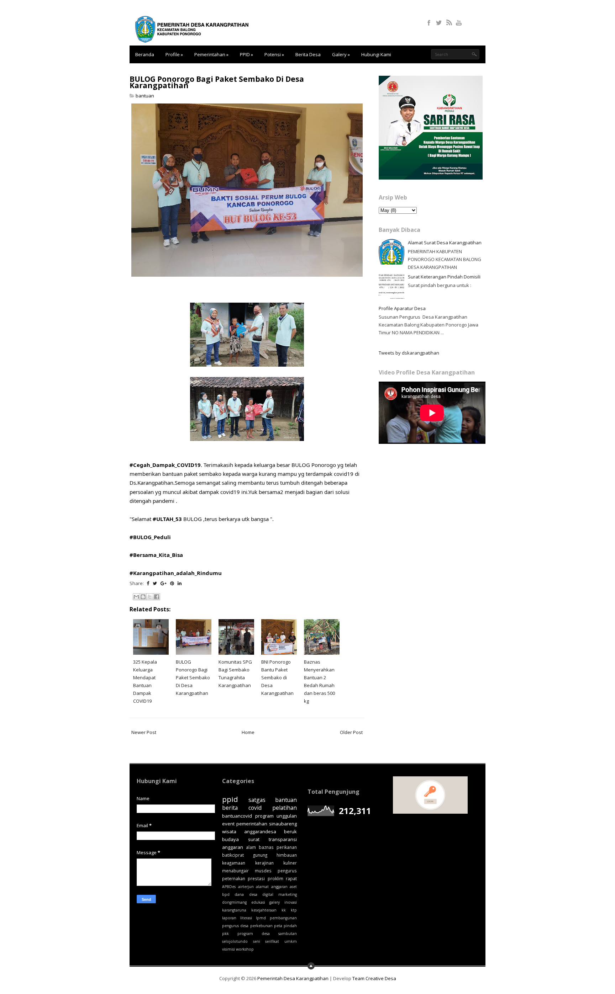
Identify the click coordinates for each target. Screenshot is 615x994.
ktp (294, 910)
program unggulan (276, 816)
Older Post (351, 732)
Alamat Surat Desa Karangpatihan (445, 242)
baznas (266, 847)
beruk (290, 831)
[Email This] (136, 596)
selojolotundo (235, 941)
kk (284, 910)
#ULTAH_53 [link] (167, 518)
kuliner (290, 863)
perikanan (287, 847)
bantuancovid (237, 816)
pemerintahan (251, 823)
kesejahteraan (264, 910)
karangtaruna (234, 910)
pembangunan (283, 917)
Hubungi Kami (376, 54)
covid (255, 808)
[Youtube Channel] (459, 20)
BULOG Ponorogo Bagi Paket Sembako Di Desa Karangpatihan (217, 82)
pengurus (287, 870)
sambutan (287, 933)
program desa (253, 933)
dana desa (246, 894)
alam (251, 847)
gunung (260, 855)
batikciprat (233, 855)
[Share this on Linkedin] (179, 583)
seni (256, 941)
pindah (290, 925)
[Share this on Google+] (163, 583)
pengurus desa (235, 925)
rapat (291, 878)
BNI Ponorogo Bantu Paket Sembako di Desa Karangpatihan (277, 677)
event (228, 823)
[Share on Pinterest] (172, 583)
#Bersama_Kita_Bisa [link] (156, 554)
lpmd (261, 917)
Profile (174, 54)
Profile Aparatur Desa (402, 308)
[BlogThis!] (143, 596)
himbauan (287, 855)
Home (248, 732)
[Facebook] (429, 20)
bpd (226, 894)
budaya (230, 839)
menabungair (235, 870)
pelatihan (284, 808)
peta (278, 925)
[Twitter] (439, 20)
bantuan (145, 95)
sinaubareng (283, 823)
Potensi (274, 54)
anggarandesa (260, 831)
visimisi (228, 949)
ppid (230, 799)
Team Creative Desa (374, 978)
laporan (229, 917)
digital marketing (279, 894)
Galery (341, 54)
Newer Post (143, 732)
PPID (246, 54)
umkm (290, 941)
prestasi (256, 878)
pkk (225, 933)
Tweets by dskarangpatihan (409, 353)
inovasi (290, 902)
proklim (275, 878)
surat (253, 839)
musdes (263, 870)
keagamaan (233, 863)
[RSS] (449, 20)
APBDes (229, 886)
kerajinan (264, 863)
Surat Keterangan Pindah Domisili (444, 276)
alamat (262, 886)
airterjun (246, 886)
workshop (245, 949)
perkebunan (261, 925)
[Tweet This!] (155, 583)
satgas (257, 800)
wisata (229, 831)
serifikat (272, 941)
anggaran (279, 886)
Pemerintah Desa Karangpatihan (292, 978)
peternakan (233, 878)
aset (293, 886)
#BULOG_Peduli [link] (150, 537)
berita (230, 808)
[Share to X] (149, 596)
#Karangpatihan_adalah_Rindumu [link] (176, 572)
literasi (246, 917)
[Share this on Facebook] (148, 583)
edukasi (258, 902)
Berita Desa (308, 54)
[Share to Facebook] (156, 596)
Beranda (144, 54)
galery (274, 902)
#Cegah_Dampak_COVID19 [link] (165, 464)
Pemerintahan (211, 54)
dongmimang (234, 902)
